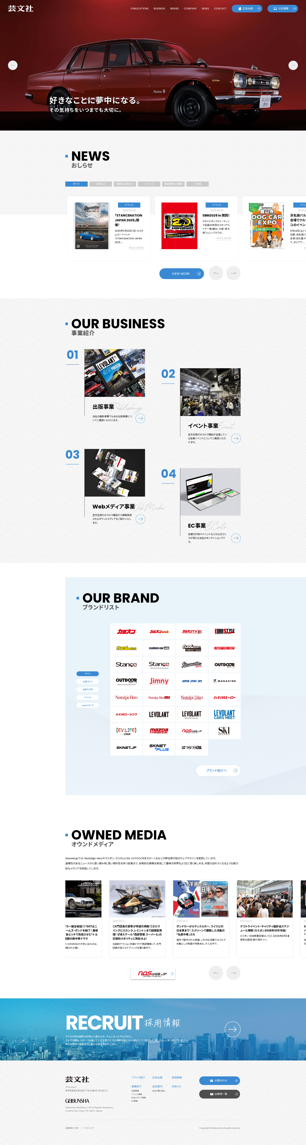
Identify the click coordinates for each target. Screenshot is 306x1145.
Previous (13, 65)
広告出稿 (248, 8)
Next (293, 65)
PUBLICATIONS (140, 8)
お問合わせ (221, 1080)
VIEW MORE (181, 273)
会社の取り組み (158, 1090)
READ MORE (136, 238)
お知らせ (176, 1086)
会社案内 (157, 1086)
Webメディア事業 (138, 1097)
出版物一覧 (221, 1094)
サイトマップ (89, 1128)
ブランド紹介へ (216, 770)
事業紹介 (136, 1086)
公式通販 (283, 8)
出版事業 (135, 1090)
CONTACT (220, 8)
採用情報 (177, 1077)
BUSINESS (159, 8)
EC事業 (134, 1101)
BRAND (174, 8)
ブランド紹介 (138, 1077)
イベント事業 (136, 1094)
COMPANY (190, 8)
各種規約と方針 (72, 1128)
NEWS (205, 8)
